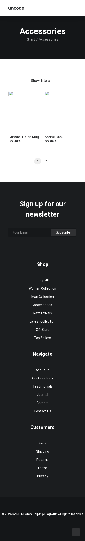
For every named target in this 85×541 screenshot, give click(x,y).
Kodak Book (54, 139)
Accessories (42, 305)
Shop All (43, 280)
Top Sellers (42, 338)
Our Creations (42, 378)
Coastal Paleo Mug (23, 139)
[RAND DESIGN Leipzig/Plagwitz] (16, 8)
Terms (43, 468)
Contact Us (42, 411)
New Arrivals (42, 313)
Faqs (42, 443)
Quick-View (35, 96)
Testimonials (43, 386)
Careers (43, 403)
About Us (43, 370)
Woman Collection (42, 288)
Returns (42, 460)
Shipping (42, 451)
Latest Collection (42, 321)
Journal (42, 395)
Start (31, 39)
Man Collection (42, 297)
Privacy (42, 476)
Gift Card (42, 329)
